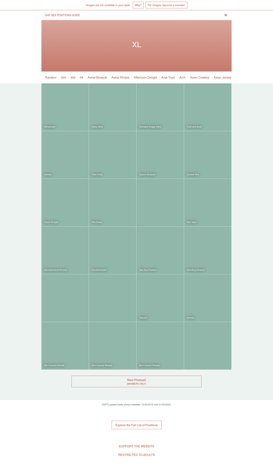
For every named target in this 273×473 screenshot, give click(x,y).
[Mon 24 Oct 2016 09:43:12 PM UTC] (207, 298)
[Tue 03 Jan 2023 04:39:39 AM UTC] (207, 155)
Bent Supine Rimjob (54, 365)
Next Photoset (136, 380)
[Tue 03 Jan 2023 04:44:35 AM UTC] (112, 155)
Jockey (47, 174)
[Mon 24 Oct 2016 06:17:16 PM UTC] (65, 346)
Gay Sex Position (148, 269)
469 (72, 77)
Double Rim (193, 174)
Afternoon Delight (145, 77)
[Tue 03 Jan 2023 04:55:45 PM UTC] (112, 107)
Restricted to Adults (136, 455)
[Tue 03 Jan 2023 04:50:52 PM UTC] (207, 107)
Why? (138, 5)
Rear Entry (97, 174)
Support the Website (137, 446)
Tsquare (143, 317)
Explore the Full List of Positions (137, 425)
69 (81, 77)
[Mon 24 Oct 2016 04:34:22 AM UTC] (207, 346)
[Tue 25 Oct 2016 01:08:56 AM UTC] (160, 298)
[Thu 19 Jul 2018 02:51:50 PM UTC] (112, 202)
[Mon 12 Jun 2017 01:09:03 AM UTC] (207, 202)
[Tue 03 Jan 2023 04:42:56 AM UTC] (160, 155)
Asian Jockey (222, 77)
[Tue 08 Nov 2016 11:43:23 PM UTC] (65, 298)
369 (63, 77)
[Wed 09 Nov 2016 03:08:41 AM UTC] (207, 250)
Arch (182, 77)
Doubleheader (99, 269)
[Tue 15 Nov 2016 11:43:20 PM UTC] (112, 250)
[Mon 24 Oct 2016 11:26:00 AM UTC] (160, 346)
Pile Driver (97, 222)
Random (50, 77)
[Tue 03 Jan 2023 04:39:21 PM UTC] (65, 155)
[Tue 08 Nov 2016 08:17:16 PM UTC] (112, 298)
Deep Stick (97, 126)
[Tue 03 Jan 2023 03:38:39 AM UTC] (65, 202)
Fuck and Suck (194, 126)
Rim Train (191, 222)
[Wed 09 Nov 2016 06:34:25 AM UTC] (160, 250)
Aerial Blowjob (97, 77)
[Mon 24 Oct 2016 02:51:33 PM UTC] (112, 346)
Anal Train (168, 77)
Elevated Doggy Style (150, 126)
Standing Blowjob (196, 269)
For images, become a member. (166, 5)
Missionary (49, 126)
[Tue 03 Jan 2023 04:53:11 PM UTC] (160, 107)
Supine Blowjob (147, 174)
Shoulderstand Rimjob (55, 269)
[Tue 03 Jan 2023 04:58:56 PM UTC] (65, 107)
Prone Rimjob (51, 222)
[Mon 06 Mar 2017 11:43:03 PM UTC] (65, 250)
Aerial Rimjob (120, 77)
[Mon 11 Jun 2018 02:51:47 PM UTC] (160, 202)
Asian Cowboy (199, 77)
